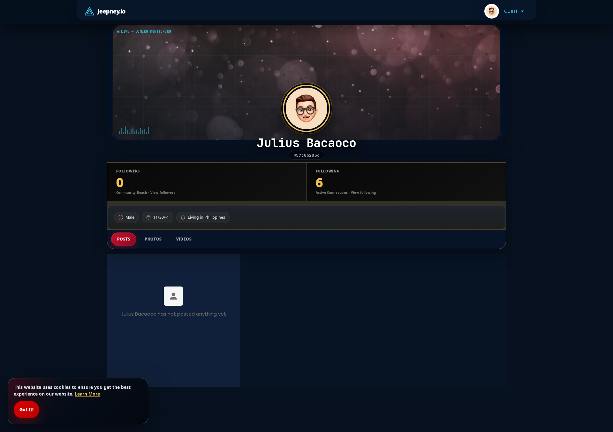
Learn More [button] (87, 394)
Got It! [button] (26, 409)
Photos (153, 239)
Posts (123, 239)
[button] (504, 11)
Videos (184, 239)
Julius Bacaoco (306, 143)
